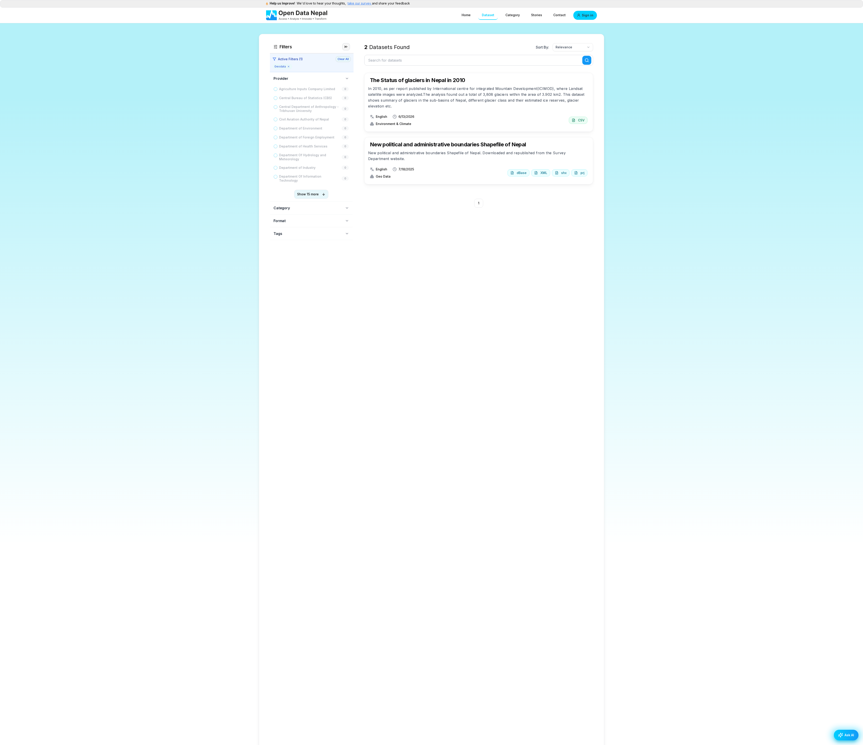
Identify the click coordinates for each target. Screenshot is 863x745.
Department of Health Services (303, 146)
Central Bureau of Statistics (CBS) (305, 98)
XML (543, 173)
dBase (522, 173)
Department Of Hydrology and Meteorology (302, 157)
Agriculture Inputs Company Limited (307, 89)
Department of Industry (297, 168)
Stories (536, 15)
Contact (559, 15)
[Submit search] (586, 60)
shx (564, 173)
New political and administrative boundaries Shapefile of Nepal (448, 144)
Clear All (343, 59)
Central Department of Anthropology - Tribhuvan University (309, 109)
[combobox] (573, 47)
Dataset (488, 15)
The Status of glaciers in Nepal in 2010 (417, 80)
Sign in (587, 15)
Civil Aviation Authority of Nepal (304, 119)
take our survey (360, 3)
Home (466, 15)
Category (512, 15)
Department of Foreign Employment (306, 137)
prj (583, 173)
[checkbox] (275, 89)
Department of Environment (300, 128)
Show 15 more (308, 194)
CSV (581, 120)
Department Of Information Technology (300, 178)
